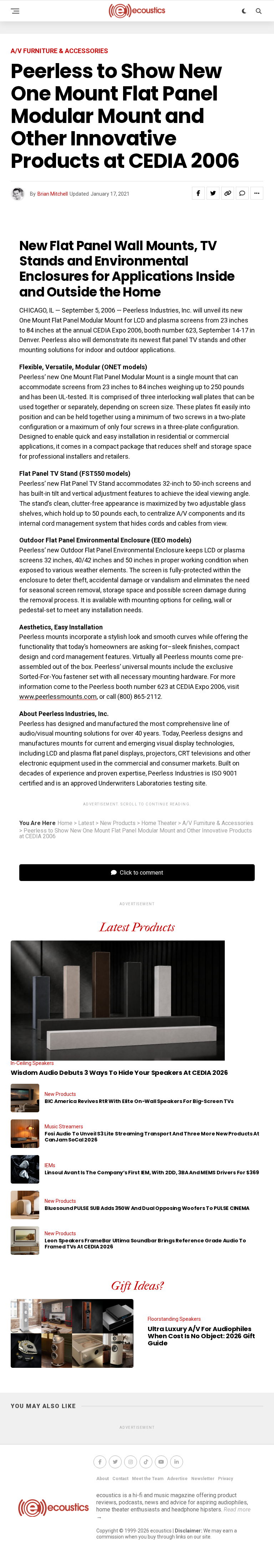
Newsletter (202, 1478)
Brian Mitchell (52, 194)
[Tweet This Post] (213, 193)
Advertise (177, 1478)
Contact (120, 1478)
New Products (118, 823)
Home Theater (159, 823)
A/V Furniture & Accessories (217, 823)
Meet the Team (147, 1478)
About (102, 1478)
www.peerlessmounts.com (58, 696)
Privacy (225, 1478)
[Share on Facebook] (198, 193)
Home (64, 823)
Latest (86, 823)
